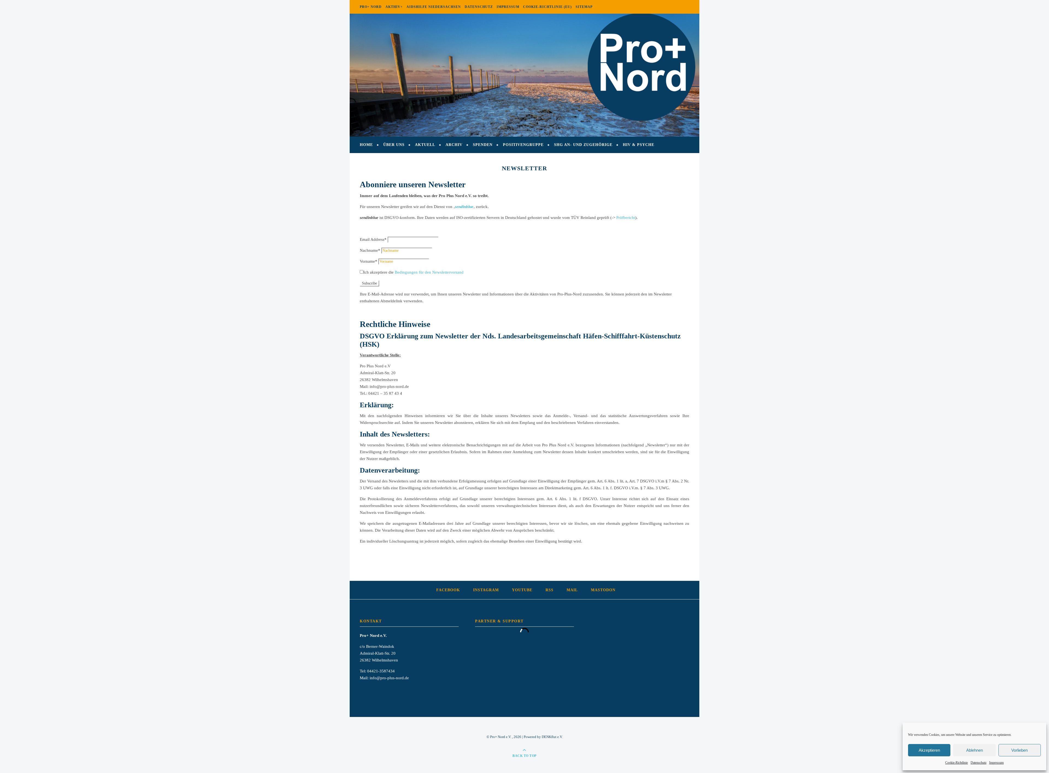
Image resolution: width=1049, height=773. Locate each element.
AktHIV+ (394, 7)
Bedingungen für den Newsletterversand (429, 272)
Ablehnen (974, 750)
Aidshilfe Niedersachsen (433, 7)
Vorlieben (1019, 750)
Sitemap (584, 7)
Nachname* (370, 250)
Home (366, 145)
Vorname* (368, 261)
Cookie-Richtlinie (956, 763)
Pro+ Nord (371, 7)
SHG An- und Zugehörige (583, 145)
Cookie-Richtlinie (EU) (547, 7)
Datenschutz (978, 763)
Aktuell (425, 145)
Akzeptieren (929, 750)
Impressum (996, 763)
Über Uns (394, 145)
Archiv (454, 145)
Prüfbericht (625, 217)
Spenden (483, 145)
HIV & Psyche (638, 145)
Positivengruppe (523, 145)
